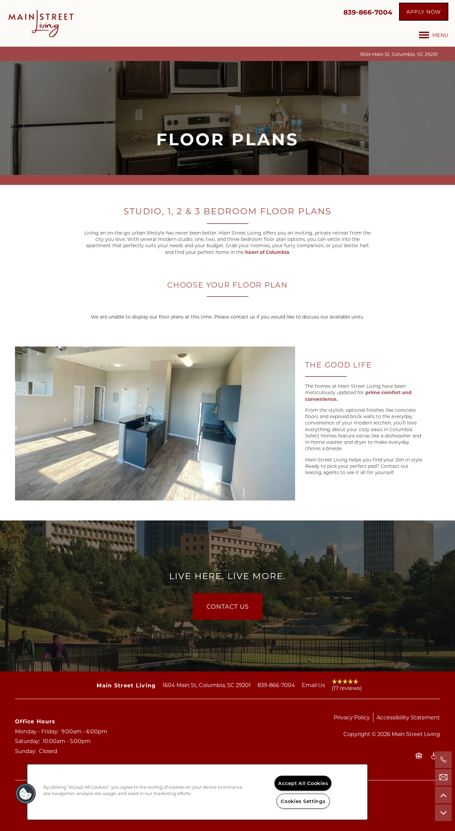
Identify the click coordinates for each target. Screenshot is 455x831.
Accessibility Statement (408, 717)
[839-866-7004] (443, 759)
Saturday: (27, 740)
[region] (197, 792)
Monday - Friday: (37, 731)
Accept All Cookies (303, 783)
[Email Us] (443, 777)
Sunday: (25, 750)
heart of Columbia (267, 252)
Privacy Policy (352, 717)
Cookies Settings (303, 801)
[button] (423, 12)
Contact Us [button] (228, 606)
